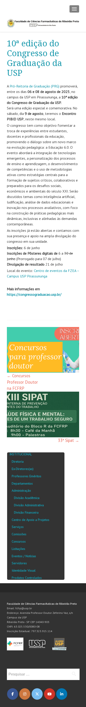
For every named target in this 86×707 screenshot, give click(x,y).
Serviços (18, 527)
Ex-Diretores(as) (22, 469)
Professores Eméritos (26, 476)
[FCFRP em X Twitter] (37, 694)
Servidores (19, 563)
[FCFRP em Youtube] (49, 694)
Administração (21, 490)
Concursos (19, 541)
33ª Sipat (68, 440)
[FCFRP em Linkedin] (61, 694)
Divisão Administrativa (29, 505)
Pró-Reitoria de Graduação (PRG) (34, 86)
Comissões (19, 534)
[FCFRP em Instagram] (24, 694)
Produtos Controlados (27, 578)
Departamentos (22, 483)
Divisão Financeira (26, 512)
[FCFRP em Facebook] (12, 694)
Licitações (18, 549)
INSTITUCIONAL (20, 454)
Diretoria (18, 461)
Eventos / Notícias (24, 556)
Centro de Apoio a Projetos (30, 520)
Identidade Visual (24, 570)
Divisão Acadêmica (26, 498)
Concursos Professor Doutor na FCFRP (22, 382)
